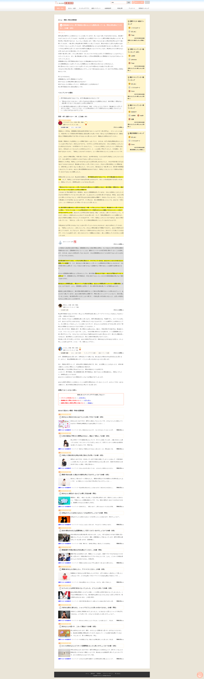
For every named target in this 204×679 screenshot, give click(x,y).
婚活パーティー (96, 8)
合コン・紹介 (72, 8)
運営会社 (93, 673)
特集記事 (119, 8)
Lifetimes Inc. (100, 675)
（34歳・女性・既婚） (71, 305)
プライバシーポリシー (108, 673)
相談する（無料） (139, 2)
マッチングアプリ (84, 8)
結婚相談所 (108, 8)
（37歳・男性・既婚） (73, 122)
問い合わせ (117, 673)
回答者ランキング (144, 8)
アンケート (132, 8)
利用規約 (99, 673)
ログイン (147, 2)
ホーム (87, 673)
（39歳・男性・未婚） (71, 347)
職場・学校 (60, 8)
